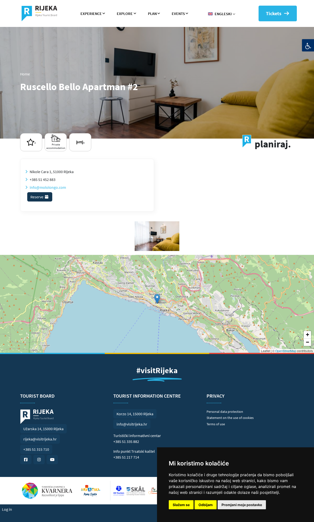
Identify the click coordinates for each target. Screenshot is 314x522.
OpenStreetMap (285, 351)
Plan (152, 13)
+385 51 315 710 (36, 449)
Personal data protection (225, 411)
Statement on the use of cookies (230, 417)
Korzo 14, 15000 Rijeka (135, 413)
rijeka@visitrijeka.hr (40, 439)
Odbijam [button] (205, 505)
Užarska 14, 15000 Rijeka (43, 428)
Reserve (37, 196)
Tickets (273, 13)
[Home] (41, 13)
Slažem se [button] (181, 505)
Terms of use (216, 424)
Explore (125, 13)
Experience (91, 13)
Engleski (223, 13)
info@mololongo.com (48, 187)
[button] (157, 299)
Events (178, 13)
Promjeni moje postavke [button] (242, 505)
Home (25, 73)
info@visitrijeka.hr (132, 424)
